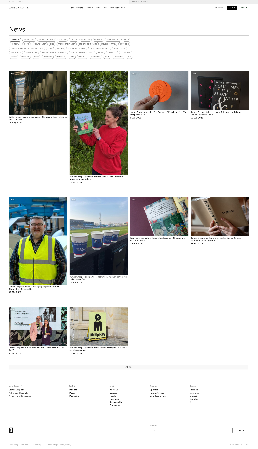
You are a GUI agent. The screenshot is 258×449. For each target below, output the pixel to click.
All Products (219, 8)
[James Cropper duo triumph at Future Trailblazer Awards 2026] (38, 331)
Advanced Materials (16, 2)
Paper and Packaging (140, 2)
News (12, 74)
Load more (128, 367)
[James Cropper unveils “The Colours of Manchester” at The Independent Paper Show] (159, 95)
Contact (232, 7)
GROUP (242, 7)
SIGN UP (241, 430)
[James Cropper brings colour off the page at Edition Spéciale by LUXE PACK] (220, 95)
